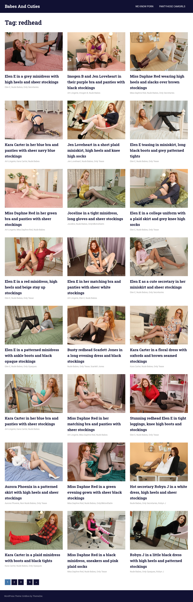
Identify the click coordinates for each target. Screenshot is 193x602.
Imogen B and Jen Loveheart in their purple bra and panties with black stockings (96, 82)
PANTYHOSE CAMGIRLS (172, 6)
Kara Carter (22, 161)
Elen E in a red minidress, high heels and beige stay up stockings (31, 287)
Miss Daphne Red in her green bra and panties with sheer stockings (31, 219)
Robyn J (162, 503)
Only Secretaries (31, 87)
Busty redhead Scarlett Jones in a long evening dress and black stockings (94, 355)
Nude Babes (17, 87)
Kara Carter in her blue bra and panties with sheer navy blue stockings (31, 150)
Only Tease (99, 161)
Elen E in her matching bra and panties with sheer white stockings (94, 287)
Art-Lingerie (72, 93)
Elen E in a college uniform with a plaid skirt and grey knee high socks (157, 219)
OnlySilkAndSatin (96, 224)
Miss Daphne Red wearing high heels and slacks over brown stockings (157, 82)
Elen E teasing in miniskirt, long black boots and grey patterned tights (157, 150)
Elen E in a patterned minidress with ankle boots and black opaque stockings (32, 355)
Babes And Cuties (22, 6)
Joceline (71, 224)
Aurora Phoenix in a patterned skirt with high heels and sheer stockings (32, 492)
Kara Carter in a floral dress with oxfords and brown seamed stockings (158, 355)
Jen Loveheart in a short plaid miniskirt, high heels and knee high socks (93, 150)
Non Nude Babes (28, 503)
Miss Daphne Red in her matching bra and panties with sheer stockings (94, 424)
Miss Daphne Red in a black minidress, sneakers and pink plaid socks (92, 560)
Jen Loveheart (74, 161)
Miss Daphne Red (138, 93)
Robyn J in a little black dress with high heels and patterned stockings (156, 560)
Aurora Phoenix (12, 503)
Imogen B (83, 93)
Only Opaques (30, 366)
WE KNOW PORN (144, 6)
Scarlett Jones (97, 366)
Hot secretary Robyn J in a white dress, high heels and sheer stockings (158, 492)
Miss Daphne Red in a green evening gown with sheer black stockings (94, 492)
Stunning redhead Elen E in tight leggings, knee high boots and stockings (158, 424)
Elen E (7, 87)
